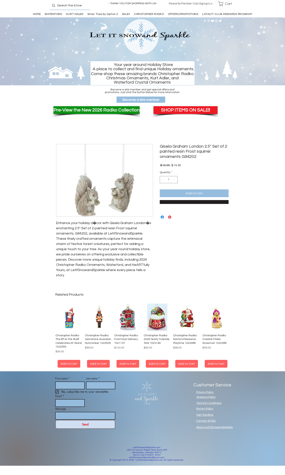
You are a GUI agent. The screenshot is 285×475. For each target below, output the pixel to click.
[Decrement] (162, 179)
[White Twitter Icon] (220, 21)
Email (59, 400)
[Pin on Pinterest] (169, 217)
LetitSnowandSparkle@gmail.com (147, 462)
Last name (93, 383)
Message (60, 413)
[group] (143, 337)
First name (62, 383)
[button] (227, 3)
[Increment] (174, 179)
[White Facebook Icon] (204, 21)
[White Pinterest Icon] (208, 21)
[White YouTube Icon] (212, 21)
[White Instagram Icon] (216, 21)
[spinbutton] (168, 179)
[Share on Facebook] (162, 217)
